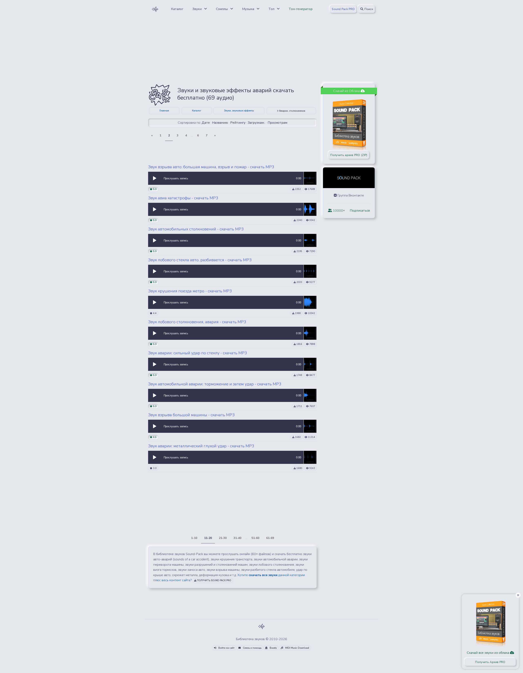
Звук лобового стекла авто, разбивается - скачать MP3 (200, 260)
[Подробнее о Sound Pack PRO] (349, 123)
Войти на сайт (226, 647)
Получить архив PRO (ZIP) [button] (348, 155)
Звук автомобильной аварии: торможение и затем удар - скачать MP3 (214, 384)
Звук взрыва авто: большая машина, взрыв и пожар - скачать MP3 (211, 167)
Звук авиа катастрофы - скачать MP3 (183, 198)
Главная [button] (164, 110)
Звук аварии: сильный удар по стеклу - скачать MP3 (197, 353)
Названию (220, 122)
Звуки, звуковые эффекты (239, 110)
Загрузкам (256, 122)
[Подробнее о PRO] (490, 622)
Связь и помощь (252, 647)
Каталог (196, 110)
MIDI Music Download (297, 647)
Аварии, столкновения (291, 110)
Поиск (368, 9)
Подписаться (360, 210)
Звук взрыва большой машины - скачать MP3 (191, 415)
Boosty (273, 647)
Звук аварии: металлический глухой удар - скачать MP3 (201, 446)
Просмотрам (277, 122)
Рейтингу (237, 122)
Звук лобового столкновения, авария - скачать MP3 (197, 322)
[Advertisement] (261, 51)
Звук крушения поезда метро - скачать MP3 (190, 291)
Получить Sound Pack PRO (213, 580)
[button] (154, 178)
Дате (206, 122)
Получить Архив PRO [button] (490, 662)
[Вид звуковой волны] (310, 178)
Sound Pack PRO (343, 9)
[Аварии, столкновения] (159, 94)
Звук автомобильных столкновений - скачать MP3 (196, 229)
